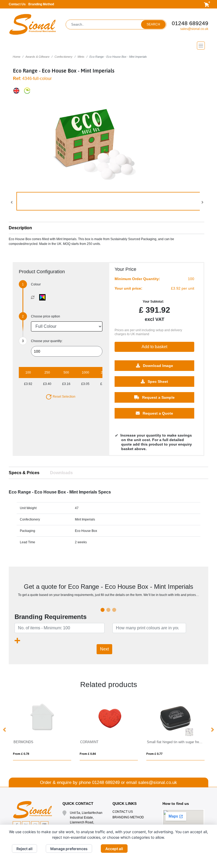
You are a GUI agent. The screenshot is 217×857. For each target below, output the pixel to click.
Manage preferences (69, 848)
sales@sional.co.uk (194, 29)
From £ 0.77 (133, 753)
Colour (36, 284)
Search (153, 24)
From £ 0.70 (200, 753)
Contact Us (17, 4)
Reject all (24, 848)
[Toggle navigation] (108, 45)
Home (16, 56)
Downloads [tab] (61, 472)
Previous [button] (4, 730)
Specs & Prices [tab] (24, 472)
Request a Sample (158, 397)
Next (104, 649)
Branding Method (41, 4)
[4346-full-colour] (43, 297)
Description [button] (20, 228)
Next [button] (212, 730)
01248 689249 (190, 23)
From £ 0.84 (67, 753)
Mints (81, 56)
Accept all (114, 848)
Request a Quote (157, 413)
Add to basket (154, 346)
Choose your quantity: (46, 341)
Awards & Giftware (37, 56)
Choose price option (45, 316)
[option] (88, 730)
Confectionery (64, 56)
